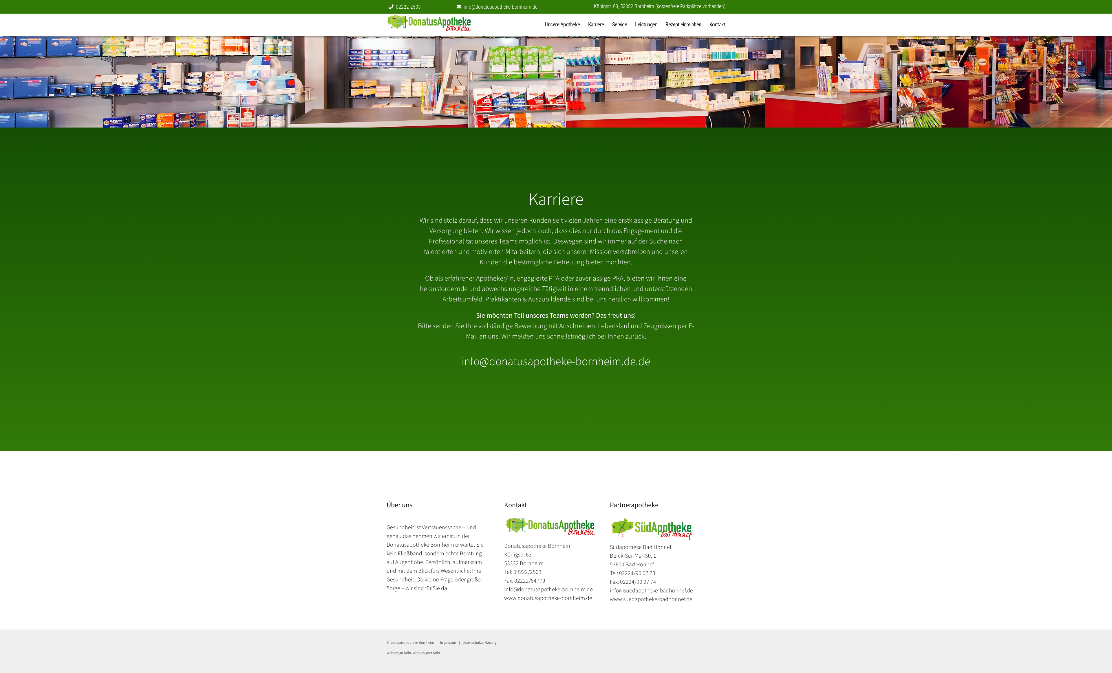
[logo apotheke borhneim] (550, 521)
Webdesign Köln (399, 653)
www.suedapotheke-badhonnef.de (651, 599)
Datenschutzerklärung (479, 642)
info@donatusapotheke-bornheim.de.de (556, 361)
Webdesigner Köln (426, 653)
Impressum (448, 642)
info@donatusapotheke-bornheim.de (500, 7)
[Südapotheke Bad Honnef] (442, 24)
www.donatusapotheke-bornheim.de (548, 598)
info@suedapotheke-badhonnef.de (651, 591)
